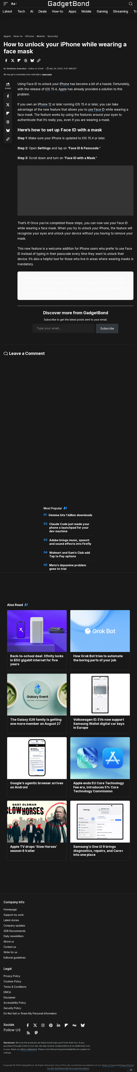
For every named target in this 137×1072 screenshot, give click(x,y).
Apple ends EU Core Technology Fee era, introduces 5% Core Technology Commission (98, 787)
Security (53, 36)
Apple (7, 36)
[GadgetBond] (68, 4)
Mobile (41, 36)
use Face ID (96, 109)
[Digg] (74, 1025)
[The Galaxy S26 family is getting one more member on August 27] (37, 695)
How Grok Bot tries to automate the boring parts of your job (98, 658)
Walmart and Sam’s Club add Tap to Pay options (69, 554)
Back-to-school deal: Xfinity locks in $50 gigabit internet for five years (36, 660)
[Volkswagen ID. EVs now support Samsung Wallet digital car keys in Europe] (100, 695)
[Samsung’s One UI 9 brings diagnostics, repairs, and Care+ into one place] (100, 822)
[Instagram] (42, 1025)
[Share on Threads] (25, 60)
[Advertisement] (68, 23)
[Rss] (28, 1033)
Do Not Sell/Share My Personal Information (68, 1068)
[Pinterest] (50, 1025)
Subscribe (107, 328)
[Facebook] (28, 1025)
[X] (35, 1025)
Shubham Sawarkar (16, 68)
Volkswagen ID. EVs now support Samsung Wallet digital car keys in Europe (98, 723)
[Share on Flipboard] (19, 60)
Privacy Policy (126, 1065)
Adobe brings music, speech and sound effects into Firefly (70, 541)
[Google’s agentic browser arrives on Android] (37, 758)
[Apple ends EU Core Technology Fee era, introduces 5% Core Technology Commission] (100, 758)
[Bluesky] (83, 1025)
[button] (7, 3)
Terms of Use (108, 1065)
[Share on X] (12, 60)
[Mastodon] (36, 1033)
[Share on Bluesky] (32, 60)
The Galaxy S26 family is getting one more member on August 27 (36, 722)
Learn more (47, 74)
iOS (47, 89)
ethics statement (28, 1049)
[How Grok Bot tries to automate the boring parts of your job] (100, 631)
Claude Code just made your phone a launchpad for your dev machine (69, 527)
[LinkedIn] (58, 1025)
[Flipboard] (66, 1025)
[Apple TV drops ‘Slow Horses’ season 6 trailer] (37, 822)
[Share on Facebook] (6, 60)
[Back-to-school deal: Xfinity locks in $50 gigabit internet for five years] (37, 631)
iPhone (29, 36)
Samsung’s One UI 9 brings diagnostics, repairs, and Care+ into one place (98, 851)
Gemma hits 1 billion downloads (70, 515)
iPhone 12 (44, 104)
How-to (18, 36)
